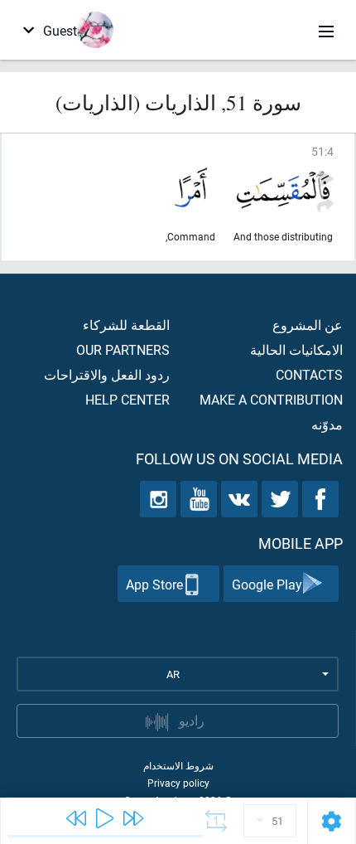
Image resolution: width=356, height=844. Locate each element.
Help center (127, 399)
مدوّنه (327, 424)
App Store (154, 584)
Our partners (123, 349)
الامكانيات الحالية (296, 349)
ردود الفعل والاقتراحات (107, 374)
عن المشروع (307, 324)
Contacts (309, 374)
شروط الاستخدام (178, 765)
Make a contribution (271, 399)
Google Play (267, 584)
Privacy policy (178, 782)
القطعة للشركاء (126, 324)
